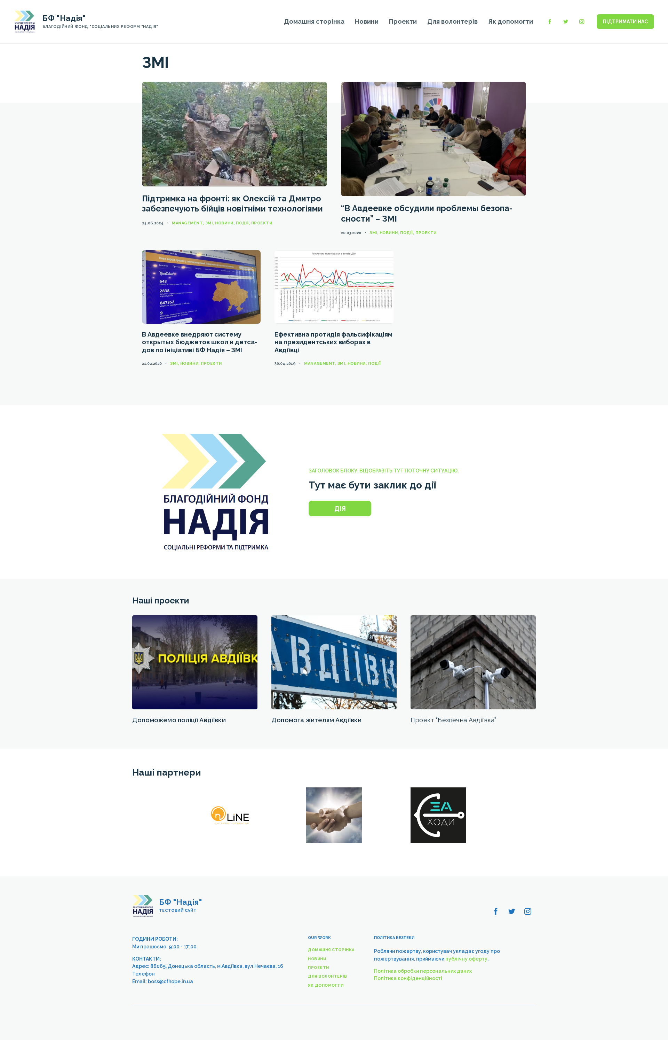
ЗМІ (209, 223)
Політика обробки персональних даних (423, 971)
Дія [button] (340, 508)
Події (242, 223)
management (187, 223)
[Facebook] (550, 21)
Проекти (403, 21)
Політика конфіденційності (408, 978)
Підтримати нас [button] (625, 21)
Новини (367, 21)
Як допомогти (510, 21)
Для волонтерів (452, 21)
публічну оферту (466, 959)
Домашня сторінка (314, 21)
